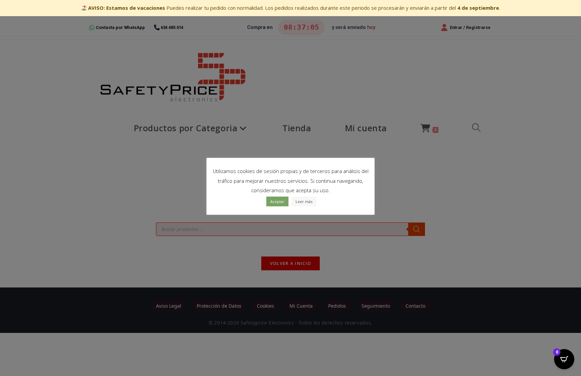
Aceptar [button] (277, 201)
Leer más (304, 201)
